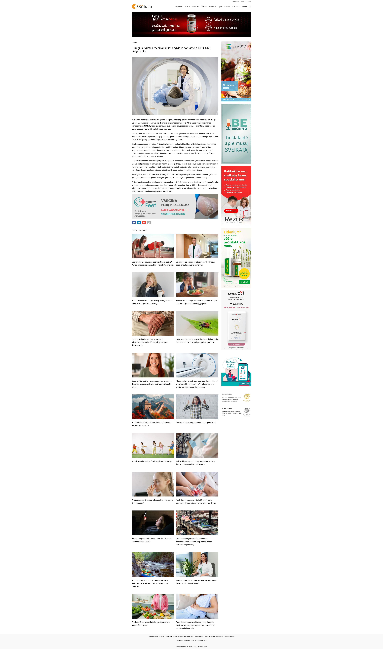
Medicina (195, 6)
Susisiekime (236, 1)
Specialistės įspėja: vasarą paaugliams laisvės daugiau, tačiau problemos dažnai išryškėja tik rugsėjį (151, 384)
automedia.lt (181, 636)
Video (244, 6)
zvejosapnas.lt (210, 636)
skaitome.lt (189, 636)
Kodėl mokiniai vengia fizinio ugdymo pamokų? (152, 461)
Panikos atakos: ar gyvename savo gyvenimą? (196, 423)
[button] (134, 222)
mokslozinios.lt (199, 636)
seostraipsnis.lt (229, 636)
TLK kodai (236, 6)
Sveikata (212, 6)
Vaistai (227, 6)
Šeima (204, 6)
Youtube (248, 1)
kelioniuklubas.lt (171, 636)
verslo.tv (161, 636)
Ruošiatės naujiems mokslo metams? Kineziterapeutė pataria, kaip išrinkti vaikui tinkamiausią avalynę (194, 542)
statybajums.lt (153, 636)
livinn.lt (204, 640)
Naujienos (179, 6)
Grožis (187, 6)
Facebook (242, 1)
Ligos (220, 6)
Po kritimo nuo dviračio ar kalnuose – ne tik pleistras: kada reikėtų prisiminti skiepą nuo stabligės (150, 583)
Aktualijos (134, 42)
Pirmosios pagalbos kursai (192, 640)
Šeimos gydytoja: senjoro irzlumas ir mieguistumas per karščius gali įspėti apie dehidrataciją (149, 342)
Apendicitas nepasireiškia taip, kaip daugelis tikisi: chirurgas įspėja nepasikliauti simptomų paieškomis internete (195, 625)
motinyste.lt (219, 636)
